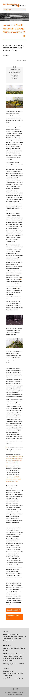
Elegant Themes (18, 692)
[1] (21, 279)
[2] (17, 288)
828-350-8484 (18, 673)
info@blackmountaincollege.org (13, 678)
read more (11, 641)
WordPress (18, 695)
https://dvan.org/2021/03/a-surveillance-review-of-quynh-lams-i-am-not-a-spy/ (14, 479)
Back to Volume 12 (13, 617)
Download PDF (12, 610)
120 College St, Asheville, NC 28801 (13, 664)
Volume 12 (14, 28)
